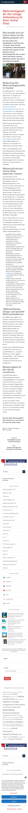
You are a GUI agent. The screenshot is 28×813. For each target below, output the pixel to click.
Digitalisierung (8, 701)
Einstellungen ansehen (14, 805)
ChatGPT (20, 692)
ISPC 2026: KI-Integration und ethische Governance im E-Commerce (15, 628)
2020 (4, 93)
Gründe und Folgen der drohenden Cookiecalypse (14, 447)
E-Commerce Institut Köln (12, 707)
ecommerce (9, 709)
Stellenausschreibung (9, 564)
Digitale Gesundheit (8, 503)
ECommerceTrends (11, 712)
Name (5, 658)
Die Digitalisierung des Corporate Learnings (14, 439)
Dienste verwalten (13, 793)
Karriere (5, 541)
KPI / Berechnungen (8, 544)
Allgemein (5, 428)
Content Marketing (8, 500)
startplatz (9, 737)
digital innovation (19, 699)
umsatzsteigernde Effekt (10, 139)
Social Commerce (8, 558)
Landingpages (10, 273)
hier (14, 420)
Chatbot (5, 496)
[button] (25, 777)
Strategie (12, 739)
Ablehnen (14, 801)
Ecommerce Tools (8, 517)
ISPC (4, 534)
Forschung (6, 527)
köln (4, 722)
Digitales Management (14, 428)
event (14, 715)
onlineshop (8, 430)
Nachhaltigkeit (7, 547)
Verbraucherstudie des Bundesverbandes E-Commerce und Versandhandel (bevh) (13, 109)
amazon (11, 692)
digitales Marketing (14, 696)
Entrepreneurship (7, 520)
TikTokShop (18, 739)
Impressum (19, 809)
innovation (17, 717)
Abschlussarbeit (6, 692)
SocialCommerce (10, 734)
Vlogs (9, 303)
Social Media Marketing (9, 561)
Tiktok (4, 568)
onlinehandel (18, 726)
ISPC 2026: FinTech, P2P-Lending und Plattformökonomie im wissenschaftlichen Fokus (16, 621)
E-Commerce (6, 510)
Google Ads (9, 277)
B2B (4, 430)
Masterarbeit (5, 724)
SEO (22, 285)
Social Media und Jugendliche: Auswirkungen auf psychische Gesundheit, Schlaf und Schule (15, 634)
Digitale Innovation (7, 694)
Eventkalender (19, 715)
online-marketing (10, 726)
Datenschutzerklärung (11, 809)
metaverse (10, 724)
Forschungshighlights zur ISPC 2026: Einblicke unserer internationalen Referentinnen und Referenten (17, 641)
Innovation (5, 530)
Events (5, 523)
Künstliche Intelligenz (15, 721)
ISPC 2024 (5, 719)
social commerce (10, 730)
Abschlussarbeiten (8, 489)
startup (14, 736)
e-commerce (19, 704)
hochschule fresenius (10, 717)
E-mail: (6, 668)
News (4, 551)
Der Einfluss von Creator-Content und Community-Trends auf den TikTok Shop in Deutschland (16, 615)
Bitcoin (17, 692)
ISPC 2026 (11, 719)
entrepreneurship (7, 715)
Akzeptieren (14, 797)
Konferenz (19, 719)
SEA (9, 287)
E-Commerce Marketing (9, 513)
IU (3, 537)
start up (18, 737)
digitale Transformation (13, 697)
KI (14, 719)
